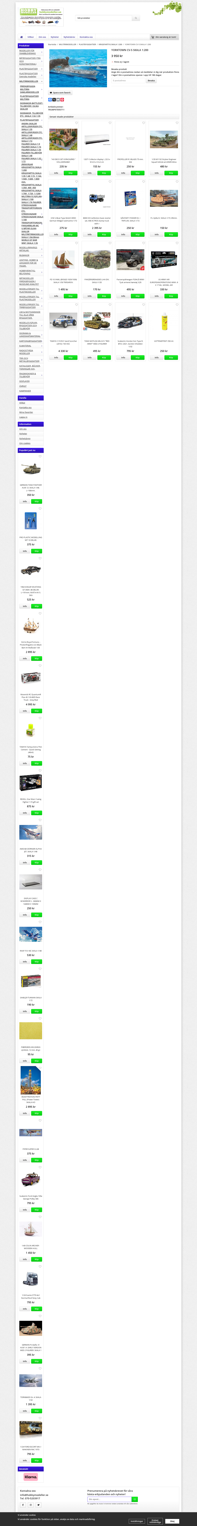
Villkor (31, 37)
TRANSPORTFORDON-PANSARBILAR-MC (32, 224)
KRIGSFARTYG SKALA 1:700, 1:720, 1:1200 (31, 192)
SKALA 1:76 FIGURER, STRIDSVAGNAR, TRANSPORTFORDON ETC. (31, 206)
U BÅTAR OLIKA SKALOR (28, 230)
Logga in (23, 417)
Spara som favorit (61, 92)
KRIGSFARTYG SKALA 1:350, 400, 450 (31, 186)
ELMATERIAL (25, 345)
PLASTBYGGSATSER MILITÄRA (29, 97)
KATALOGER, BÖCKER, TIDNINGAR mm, (30, 367)
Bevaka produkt (119, 69)
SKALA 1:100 (27, 199)
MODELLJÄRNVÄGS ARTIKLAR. (28, 249)
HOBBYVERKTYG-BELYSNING (27, 272)
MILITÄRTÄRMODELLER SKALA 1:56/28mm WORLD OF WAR (32, 237)
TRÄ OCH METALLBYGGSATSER (29, 359)
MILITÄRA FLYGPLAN (31, 196)
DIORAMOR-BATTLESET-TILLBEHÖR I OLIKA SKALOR (31, 106)
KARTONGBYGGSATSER (30, 341)
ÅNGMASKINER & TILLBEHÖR (27, 375)
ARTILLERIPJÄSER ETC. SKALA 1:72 (32, 139)
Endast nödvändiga (155, 1521)
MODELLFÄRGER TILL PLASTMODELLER (29, 290)
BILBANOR (24, 255)
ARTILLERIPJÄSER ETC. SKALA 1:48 (32, 134)
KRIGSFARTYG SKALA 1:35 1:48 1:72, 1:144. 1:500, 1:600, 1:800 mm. (31, 177)
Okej (172, 1521)
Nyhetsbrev (69, 37)
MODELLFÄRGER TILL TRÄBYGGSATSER (29, 306)
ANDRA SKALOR (29, 123)
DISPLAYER (24, 381)
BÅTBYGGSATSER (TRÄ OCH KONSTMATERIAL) (30, 61)
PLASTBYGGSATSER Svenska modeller (28, 75)
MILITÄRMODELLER (28, 81)
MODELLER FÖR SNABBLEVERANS (27, 52)
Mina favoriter (26, 412)
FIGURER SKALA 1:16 (31, 146)
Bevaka (151, 80)
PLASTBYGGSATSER (28, 68)
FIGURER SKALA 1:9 (30, 144)
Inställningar (137, 1521)
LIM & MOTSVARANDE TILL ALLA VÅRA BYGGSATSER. (29, 315)
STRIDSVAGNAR (28, 214)
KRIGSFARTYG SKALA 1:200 (31, 168)
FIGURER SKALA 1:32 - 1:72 (31, 160)
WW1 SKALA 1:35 (29, 243)
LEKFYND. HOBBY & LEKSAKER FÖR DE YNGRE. (28, 263)
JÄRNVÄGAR (27, 164)
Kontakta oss (86, 37)
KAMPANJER (25, 390)
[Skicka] (135, 1499)
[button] (36, 501)
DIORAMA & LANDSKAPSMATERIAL (29, 334)
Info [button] (25, 501)
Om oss (42, 37)
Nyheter (55, 37)
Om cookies (24, 443)
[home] (21, 37)
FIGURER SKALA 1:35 (31, 149)
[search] (136, 18)
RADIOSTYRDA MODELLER (26, 352)
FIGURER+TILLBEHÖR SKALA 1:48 (31, 154)
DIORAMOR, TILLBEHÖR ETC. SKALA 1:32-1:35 (31, 114)
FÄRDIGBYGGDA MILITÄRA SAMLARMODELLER (29, 89)
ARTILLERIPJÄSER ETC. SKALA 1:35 (32, 128)
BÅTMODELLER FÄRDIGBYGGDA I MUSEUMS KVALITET (29, 281)
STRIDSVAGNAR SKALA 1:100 (32, 218)
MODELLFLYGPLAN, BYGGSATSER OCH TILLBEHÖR (28, 325)
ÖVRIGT (23, 386)
